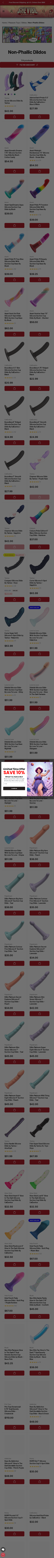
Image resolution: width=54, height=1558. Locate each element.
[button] (3, 1549)
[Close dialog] (51, 763)
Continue (14, 788)
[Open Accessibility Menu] (3, 1555)
